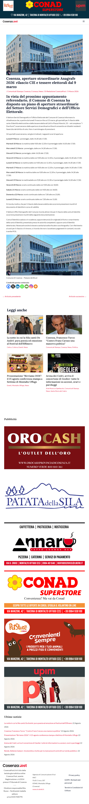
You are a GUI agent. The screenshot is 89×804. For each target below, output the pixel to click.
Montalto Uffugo (18, 385)
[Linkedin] (18, 286)
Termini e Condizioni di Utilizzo (74, 789)
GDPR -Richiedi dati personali (73, 781)
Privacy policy (74, 775)
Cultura (15, 347)
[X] (13, 286)
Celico (9, 347)
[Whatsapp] (22, 286)
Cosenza (27, 91)
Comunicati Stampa (15, 91)
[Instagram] (31, 286)
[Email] (27, 286)
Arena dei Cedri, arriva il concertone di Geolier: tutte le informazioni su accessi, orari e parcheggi (63, 380)
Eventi (21, 347)
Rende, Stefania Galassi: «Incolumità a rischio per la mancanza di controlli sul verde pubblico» (40, 751)
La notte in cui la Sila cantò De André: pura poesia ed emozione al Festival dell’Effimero (24, 340)
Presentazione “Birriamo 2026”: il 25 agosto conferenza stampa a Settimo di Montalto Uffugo (24, 378)
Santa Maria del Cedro (59, 391)
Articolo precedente (12, 296)
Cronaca (34, 91)
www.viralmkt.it (38, 789)
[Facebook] (8, 286)
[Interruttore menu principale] (83, 21)
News (41, 91)
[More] (36, 286)
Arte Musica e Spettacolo (55, 388)
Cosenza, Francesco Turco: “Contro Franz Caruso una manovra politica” (60, 340)
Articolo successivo (77, 296)
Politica (75, 347)
